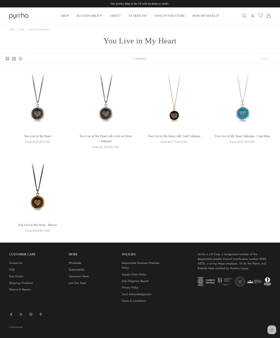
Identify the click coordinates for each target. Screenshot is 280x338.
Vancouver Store (79, 276)
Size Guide (16, 276)
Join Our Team (77, 283)
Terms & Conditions (134, 301)
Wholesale (75, 263)
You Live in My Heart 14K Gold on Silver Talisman (106, 139)
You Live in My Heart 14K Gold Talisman (174, 136)
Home (12, 29)
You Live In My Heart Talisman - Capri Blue (242, 136)
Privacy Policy (130, 287)
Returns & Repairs (20, 289)
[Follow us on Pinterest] (41, 314)
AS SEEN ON (137, 15)
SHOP (65, 15)
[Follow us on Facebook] (11, 314)
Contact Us (15, 263)
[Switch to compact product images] (20, 59)
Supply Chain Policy (134, 274)
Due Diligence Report (135, 281)
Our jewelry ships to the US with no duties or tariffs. (140, 3)
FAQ (12, 270)
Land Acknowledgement (136, 294)
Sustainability (77, 270)
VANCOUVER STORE (169, 15)
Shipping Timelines (21, 283)
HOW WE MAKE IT (205, 15)
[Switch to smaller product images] (14, 59)
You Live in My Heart (39, 29)
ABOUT (115, 15)
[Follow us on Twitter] (21, 314)
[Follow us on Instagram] (31, 314)
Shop (21, 29)
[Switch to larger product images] (7, 59)
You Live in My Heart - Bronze (37, 225)
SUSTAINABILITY (89, 15)
